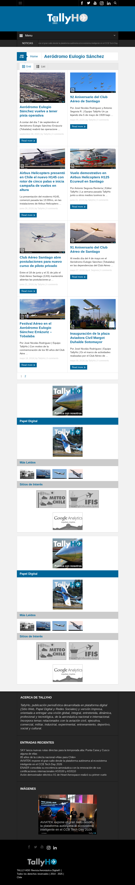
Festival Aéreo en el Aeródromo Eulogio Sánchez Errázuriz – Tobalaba (36, 330)
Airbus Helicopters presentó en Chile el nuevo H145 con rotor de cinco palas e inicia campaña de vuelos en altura (42, 181)
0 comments (58, 134)
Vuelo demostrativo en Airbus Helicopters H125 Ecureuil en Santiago (89, 177)
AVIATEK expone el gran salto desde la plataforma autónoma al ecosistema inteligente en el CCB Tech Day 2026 (48, 43)
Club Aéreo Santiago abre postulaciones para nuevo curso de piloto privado (41, 262)
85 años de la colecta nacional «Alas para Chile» (48, 757)
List (42, 66)
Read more (27, 140)
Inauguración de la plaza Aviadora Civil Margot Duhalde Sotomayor (90, 338)
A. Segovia (93, 270)
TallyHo (47, 134)
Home (34, 56)
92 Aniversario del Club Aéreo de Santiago (89, 99)
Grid (28, 66)
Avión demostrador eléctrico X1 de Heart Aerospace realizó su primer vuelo (63, 774)
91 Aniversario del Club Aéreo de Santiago (89, 249)
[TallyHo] (67, 18)
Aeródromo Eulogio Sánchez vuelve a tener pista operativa (38, 111)
